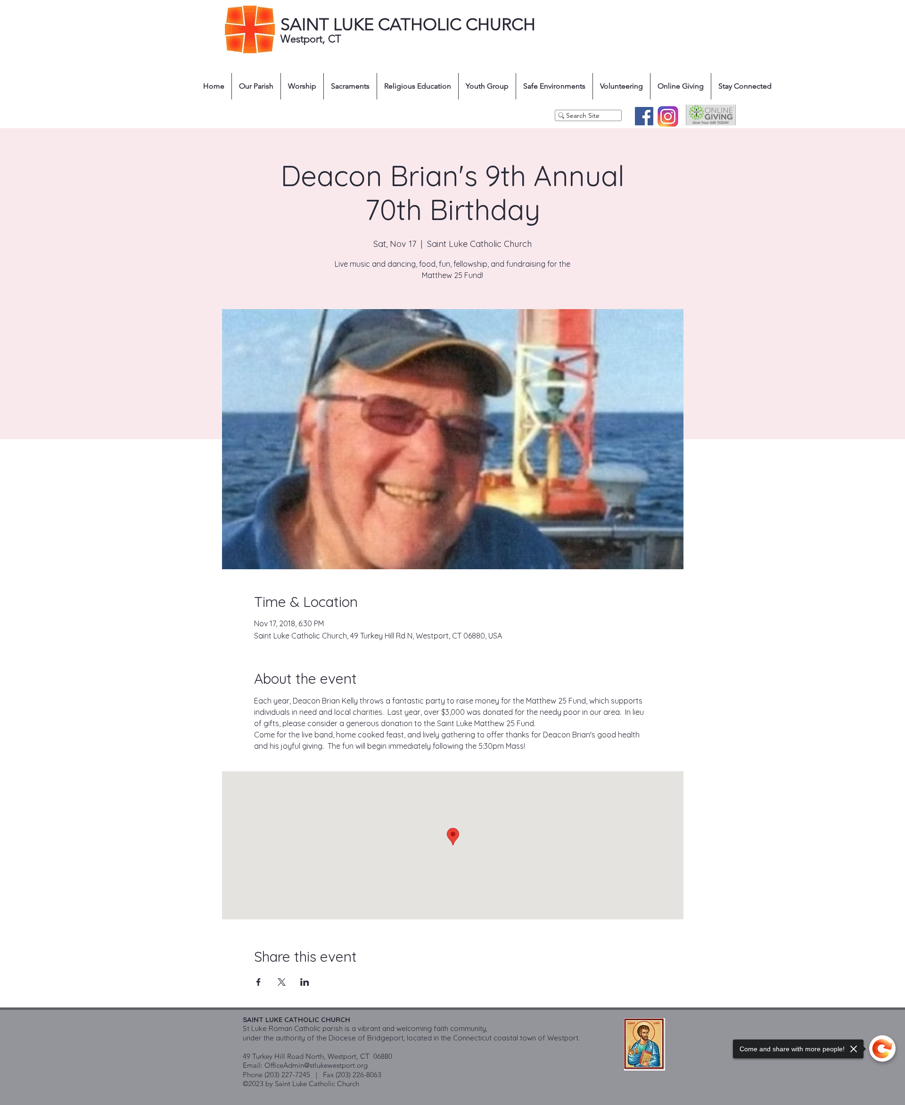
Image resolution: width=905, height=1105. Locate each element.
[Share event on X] (281, 982)
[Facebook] (644, 116)
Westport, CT (312, 39)
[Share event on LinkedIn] (304, 982)
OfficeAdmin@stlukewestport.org (316, 1065)
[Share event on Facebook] (258, 982)
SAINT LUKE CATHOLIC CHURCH (407, 24)
